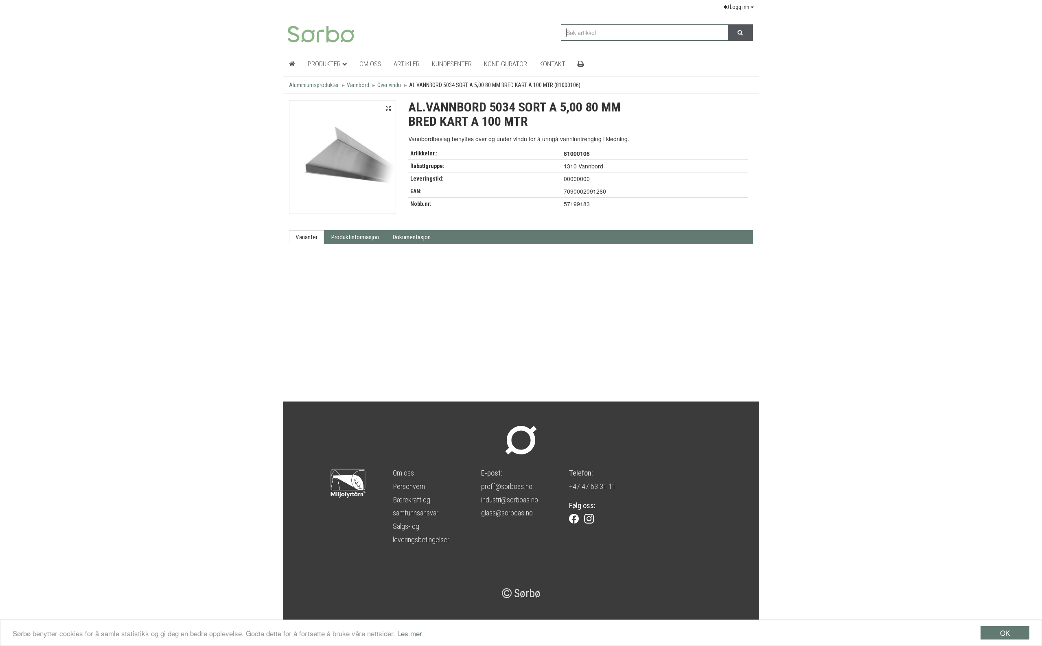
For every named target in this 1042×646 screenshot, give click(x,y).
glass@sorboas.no (507, 513)
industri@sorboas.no (509, 499)
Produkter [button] (325, 64)
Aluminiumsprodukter (314, 85)
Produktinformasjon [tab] (355, 237)
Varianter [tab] (306, 237)
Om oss (403, 473)
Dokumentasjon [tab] (412, 237)
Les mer (409, 633)
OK (1005, 633)
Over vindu (389, 85)
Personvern (409, 486)
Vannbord (358, 85)
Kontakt (552, 64)
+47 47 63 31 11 (592, 486)
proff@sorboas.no (506, 486)
